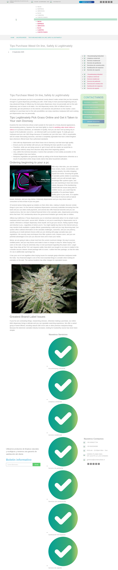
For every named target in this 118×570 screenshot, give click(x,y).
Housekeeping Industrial (94, 74)
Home (12, 37)
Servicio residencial (92, 79)
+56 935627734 (57, 1)
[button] (75, 19)
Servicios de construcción (94, 83)
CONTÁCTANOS (42, 17)
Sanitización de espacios (94, 86)
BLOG (39, 13)
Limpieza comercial (92, 76)
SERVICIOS (40, 11)
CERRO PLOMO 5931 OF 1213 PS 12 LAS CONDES (97, 455)
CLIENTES (40, 15)
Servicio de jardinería (93, 81)
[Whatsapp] (101, 2)
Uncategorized (21, 37)
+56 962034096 (92, 446)
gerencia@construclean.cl (96, 460)
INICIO (39, 7)
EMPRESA (40, 9)
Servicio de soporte (93, 70)
